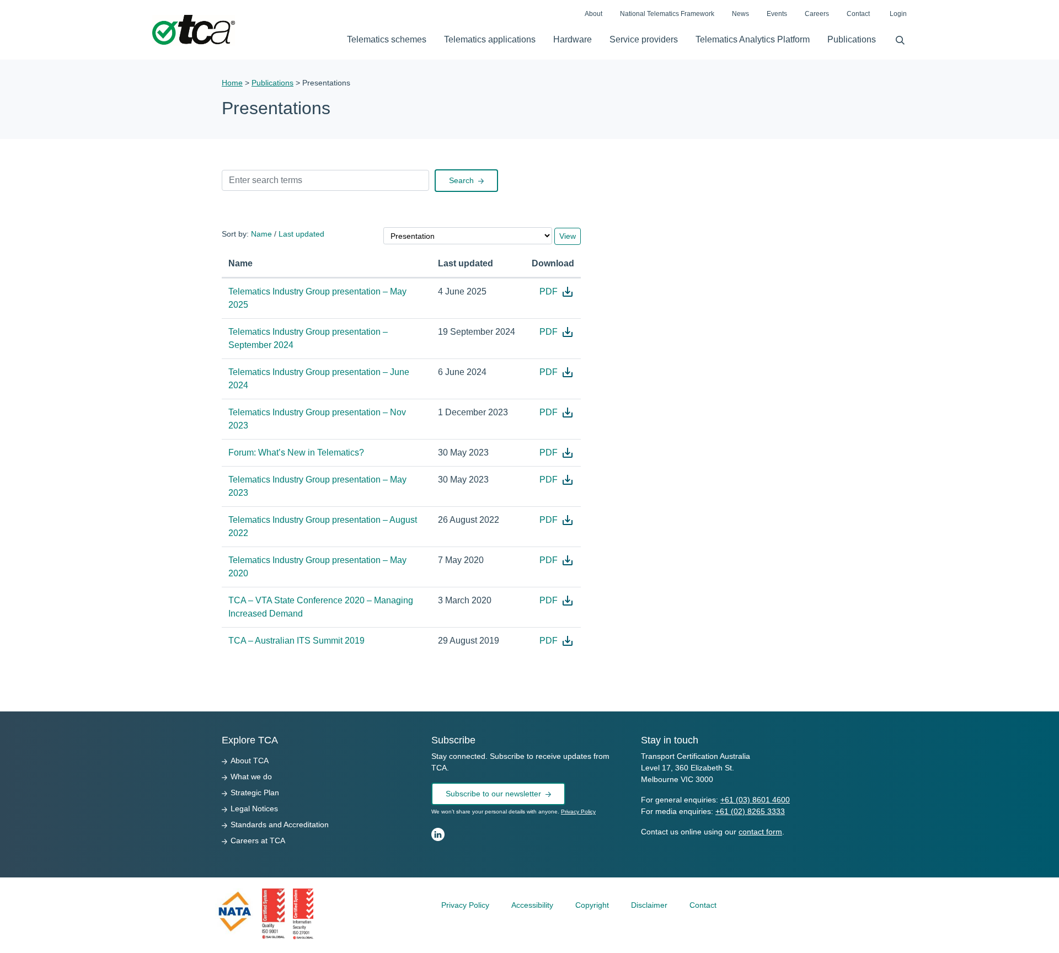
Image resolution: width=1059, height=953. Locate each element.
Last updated (301, 233)
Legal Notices (254, 808)
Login (898, 14)
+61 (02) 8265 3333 (750, 811)
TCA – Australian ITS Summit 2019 (296, 640)
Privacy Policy (578, 812)
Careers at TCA (258, 840)
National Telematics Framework (667, 14)
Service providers (643, 39)
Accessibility (532, 905)
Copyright (592, 905)
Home (232, 82)
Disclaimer (649, 905)
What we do (251, 776)
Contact (858, 14)
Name (261, 233)
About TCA (250, 760)
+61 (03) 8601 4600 (755, 799)
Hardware (572, 39)
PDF (556, 291)
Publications (851, 39)
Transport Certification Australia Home (193, 30)
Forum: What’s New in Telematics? (296, 452)
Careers (817, 14)
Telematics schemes (386, 39)
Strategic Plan (255, 792)
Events (777, 14)
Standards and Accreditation (280, 824)
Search (896, 37)
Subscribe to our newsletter (493, 793)
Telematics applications (490, 39)
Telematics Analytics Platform (753, 39)
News (740, 14)
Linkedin (438, 834)
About (593, 14)
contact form (760, 831)
